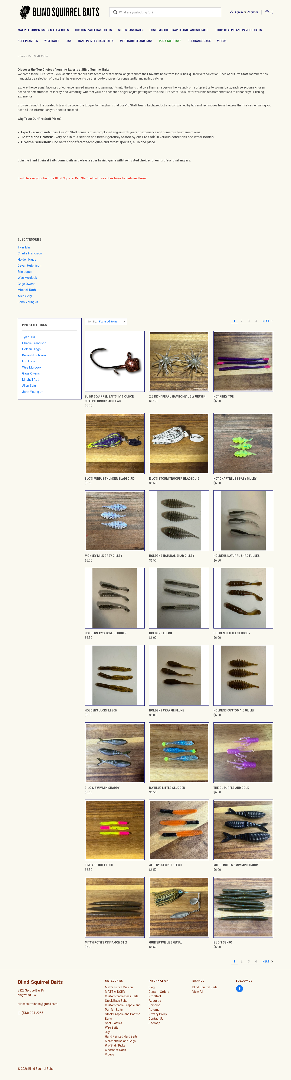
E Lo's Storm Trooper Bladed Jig (174, 478)
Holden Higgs (31, 349)
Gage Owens (31, 373)
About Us (155, 1000)
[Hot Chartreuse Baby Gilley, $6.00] (243, 443)
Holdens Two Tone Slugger (106, 633)
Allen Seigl (29, 386)
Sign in (238, 12)
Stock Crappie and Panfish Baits (238, 30)
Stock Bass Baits (130, 30)
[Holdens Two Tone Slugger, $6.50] (115, 598)
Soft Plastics (28, 41)
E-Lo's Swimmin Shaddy (102, 788)
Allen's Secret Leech (165, 865)
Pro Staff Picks (170, 41)
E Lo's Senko (222, 942)
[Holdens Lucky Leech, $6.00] (115, 675)
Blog (152, 987)
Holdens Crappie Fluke (166, 710)
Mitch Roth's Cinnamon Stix (106, 942)
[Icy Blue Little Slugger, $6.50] (179, 752)
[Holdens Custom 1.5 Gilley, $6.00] (243, 675)
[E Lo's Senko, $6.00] (243, 907)
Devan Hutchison (34, 355)
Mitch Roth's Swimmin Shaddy (236, 865)
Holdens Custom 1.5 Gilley (234, 710)
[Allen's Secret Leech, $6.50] (179, 829)
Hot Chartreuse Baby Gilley (234, 478)
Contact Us (156, 1018)
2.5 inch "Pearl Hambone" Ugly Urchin (177, 396)
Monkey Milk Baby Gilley (103, 556)
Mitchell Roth (31, 380)
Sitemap (154, 1023)
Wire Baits (51, 41)
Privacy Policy (158, 1014)
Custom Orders (159, 991)
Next (266, 321)
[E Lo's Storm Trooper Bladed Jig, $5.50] (179, 443)
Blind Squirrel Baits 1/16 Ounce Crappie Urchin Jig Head (109, 399)
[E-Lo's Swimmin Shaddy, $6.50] (115, 752)
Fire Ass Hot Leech (99, 865)
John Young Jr (32, 392)
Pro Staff (155, 996)
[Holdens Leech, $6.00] (179, 598)
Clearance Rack (199, 41)
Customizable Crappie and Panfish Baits (179, 30)
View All (197, 991)
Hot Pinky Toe (223, 396)
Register (252, 12)
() (271, 12)
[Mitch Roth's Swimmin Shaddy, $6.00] (243, 829)
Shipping (154, 1005)
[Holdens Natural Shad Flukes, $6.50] (243, 520)
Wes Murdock (31, 367)
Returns (154, 1009)
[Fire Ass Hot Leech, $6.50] (115, 829)
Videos (221, 41)
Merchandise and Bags (136, 41)
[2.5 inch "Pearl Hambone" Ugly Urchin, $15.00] (179, 361)
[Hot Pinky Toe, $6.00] (243, 361)
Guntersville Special (165, 942)
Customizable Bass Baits (93, 30)
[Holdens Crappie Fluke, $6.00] (179, 675)
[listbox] (112, 321)
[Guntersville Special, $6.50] (179, 907)
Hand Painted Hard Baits (96, 41)
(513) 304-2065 (32, 1013)
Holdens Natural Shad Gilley (171, 556)
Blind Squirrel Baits (205, 987)
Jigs (69, 41)
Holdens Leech (160, 633)
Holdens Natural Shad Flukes (236, 556)
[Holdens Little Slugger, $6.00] (243, 598)
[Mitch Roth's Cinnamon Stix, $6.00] (115, 907)
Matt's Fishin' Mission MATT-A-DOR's (43, 30)
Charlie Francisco (34, 343)
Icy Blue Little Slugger (167, 788)
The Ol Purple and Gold (231, 788)
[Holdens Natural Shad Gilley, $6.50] (179, 520)
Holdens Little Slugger (231, 633)
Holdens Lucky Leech (101, 710)
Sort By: (92, 321)
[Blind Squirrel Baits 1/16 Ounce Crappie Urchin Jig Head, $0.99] (115, 361)
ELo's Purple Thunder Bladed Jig (110, 478)
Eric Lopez (29, 361)
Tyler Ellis (28, 337)
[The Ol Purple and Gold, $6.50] (243, 752)
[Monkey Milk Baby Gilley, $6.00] (115, 520)
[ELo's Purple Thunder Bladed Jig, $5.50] (115, 443)
